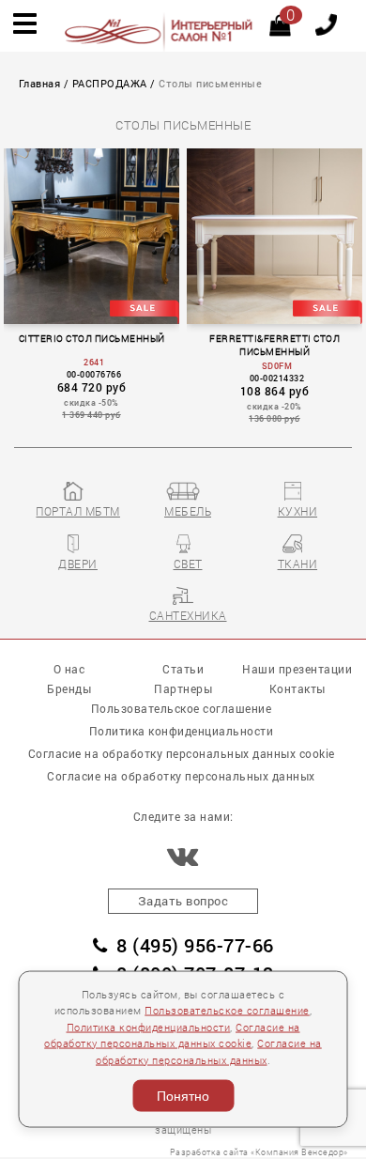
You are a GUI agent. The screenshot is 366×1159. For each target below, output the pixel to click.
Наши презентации (297, 669)
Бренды (69, 689)
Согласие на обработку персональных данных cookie (181, 753)
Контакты (297, 689)
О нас (69, 669)
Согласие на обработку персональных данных (181, 775)
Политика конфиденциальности (149, 1026)
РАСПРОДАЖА (109, 83)
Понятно (183, 1096)
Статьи (183, 669)
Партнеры (183, 689)
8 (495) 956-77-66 (195, 945)
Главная (40, 83)
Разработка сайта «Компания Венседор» (259, 1152)
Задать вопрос (183, 900)
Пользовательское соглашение (227, 1010)
